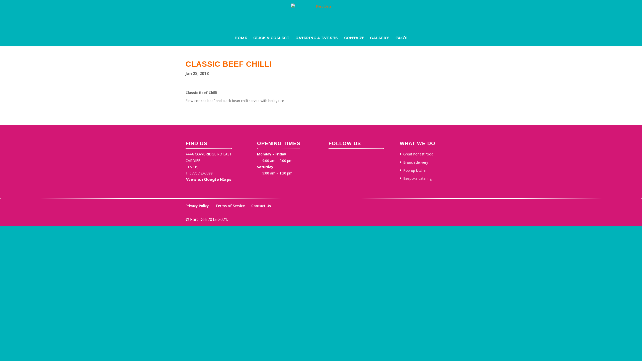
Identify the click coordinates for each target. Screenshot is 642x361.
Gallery (379, 38)
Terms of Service (230, 205)
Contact (354, 38)
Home (240, 38)
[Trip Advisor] (377, 157)
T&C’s (401, 38)
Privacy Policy (197, 205)
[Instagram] (363, 157)
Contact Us (261, 205)
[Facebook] (335, 157)
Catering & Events (316, 38)
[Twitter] (349, 157)
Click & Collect (271, 38)
